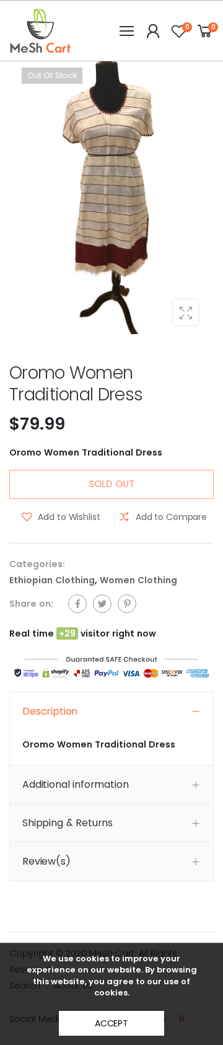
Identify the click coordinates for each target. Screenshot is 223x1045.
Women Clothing (138, 580)
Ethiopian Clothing (52, 580)
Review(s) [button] (46, 861)
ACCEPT (111, 1023)
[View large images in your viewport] (185, 312)
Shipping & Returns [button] (67, 823)
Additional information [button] (75, 784)
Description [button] (49, 711)
